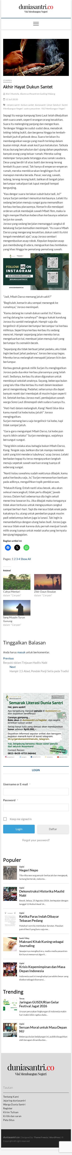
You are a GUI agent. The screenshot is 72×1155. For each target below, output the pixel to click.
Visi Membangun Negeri (53, 108)
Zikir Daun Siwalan (45, 591)
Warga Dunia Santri (14, 1104)
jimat (49, 104)
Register (8, 1108)
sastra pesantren (32, 108)
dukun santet (27, 104)
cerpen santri (13, 104)
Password (10, 800)
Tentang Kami (11, 1096)
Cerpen (7, 80)
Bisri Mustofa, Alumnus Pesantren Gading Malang (30, 93)
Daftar (53, 829)
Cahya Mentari (11, 591)
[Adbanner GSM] (36, 695)
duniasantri (40, 104)
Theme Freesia (41, 1137)
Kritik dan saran (12, 1116)
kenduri (57, 104)
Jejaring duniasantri (14, 1100)
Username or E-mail (16, 784)
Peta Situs (8, 1119)
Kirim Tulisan (10, 1112)
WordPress (54, 1137)
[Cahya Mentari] (16, 582)
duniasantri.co (11, 1137)
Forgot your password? (36, 840)
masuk (21, 652)
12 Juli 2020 (11, 99)
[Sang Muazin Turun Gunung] (16, 608)
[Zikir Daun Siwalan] (47, 582)
